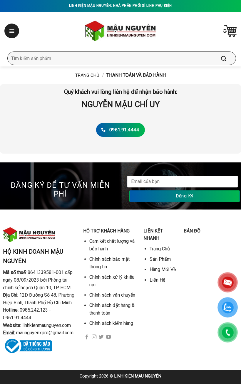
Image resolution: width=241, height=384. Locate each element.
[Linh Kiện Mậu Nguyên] (120, 31)
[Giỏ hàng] (230, 31)
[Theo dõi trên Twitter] (101, 337)
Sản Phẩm (160, 259)
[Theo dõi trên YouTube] (108, 337)
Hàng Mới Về (163, 269)
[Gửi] (228, 58)
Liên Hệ (157, 280)
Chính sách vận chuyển (112, 295)
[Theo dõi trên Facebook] (86, 337)
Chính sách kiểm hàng (111, 323)
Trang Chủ (160, 249)
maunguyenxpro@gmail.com (44, 332)
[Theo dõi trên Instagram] (94, 337)
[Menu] (12, 31)
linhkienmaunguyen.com (46, 325)
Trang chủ (87, 75)
